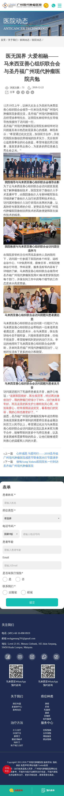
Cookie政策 (43, 765)
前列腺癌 (47, 719)
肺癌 (47, 703)
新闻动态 (17, 710)
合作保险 (47, 733)
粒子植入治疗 (17, 745)
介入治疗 (17, 730)
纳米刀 (17, 742)
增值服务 (47, 736)
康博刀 (17, 736)
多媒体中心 (17, 707)
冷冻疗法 (17, 733)
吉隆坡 (13, 592)
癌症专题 (17, 703)
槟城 (30, 592)
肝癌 (47, 707)
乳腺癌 (47, 710)
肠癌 (47, 713)
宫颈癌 (47, 716)
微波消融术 (17, 739)
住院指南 (47, 730)
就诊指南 (47, 739)
